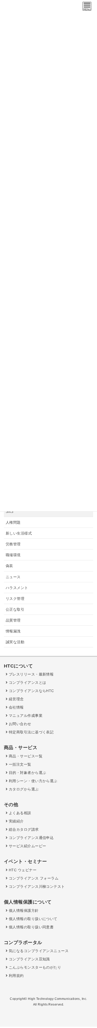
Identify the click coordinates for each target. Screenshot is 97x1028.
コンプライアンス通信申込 (31, 838)
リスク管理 (15, 599)
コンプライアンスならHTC (31, 691)
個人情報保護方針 (23, 910)
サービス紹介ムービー (27, 846)
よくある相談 (19, 813)
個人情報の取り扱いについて (32, 919)
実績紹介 (16, 821)
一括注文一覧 (19, 764)
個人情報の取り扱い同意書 (31, 927)
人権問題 (13, 522)
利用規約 (16, 976)
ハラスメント (17, 588)
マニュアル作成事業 (25, 715)
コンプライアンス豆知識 (29, 959)
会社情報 (16, 707)
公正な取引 (15, 609)
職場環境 (13, 555)
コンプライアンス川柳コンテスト (36, 886)
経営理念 (16, 699)
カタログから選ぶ (23, 789)
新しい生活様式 (19, 533)
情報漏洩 (13, 631)
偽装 (9, 566)
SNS (9, 511)
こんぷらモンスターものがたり (34, 967)
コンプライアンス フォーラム (33, 878)
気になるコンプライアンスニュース (38, 951)
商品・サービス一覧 (25, 756)
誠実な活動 (15, 642)
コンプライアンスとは (27, 682)
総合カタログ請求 (23, 829)
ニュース (13, 577)
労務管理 (13, 544)
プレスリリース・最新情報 (31, 674)
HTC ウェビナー (22, 870)
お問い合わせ (19, 724)
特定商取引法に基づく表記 (31, 732)
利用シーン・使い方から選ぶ (32, 781)
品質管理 (13, 620)
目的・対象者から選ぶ (27, 773)
